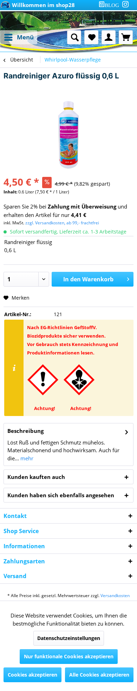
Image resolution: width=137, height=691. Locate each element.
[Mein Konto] (109, 37)
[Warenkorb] (126, 37)
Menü (25, 37)
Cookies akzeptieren (32, 674)
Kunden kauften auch (36, 476)
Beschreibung (25, 430)
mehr (26, 458)
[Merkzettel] (91, 37)
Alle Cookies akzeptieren (99, 674)
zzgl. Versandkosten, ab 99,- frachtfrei (62, 223)
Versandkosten (115, 596)
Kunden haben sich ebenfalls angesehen (60, 495)
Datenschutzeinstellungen (68, 638)
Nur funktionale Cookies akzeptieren (68, 656)
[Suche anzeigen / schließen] (74, 37)
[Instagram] (125, 4)
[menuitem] (110, 5)
